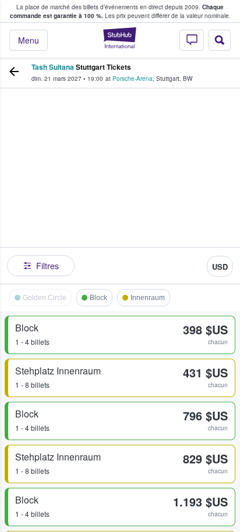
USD (220, 266)
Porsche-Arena (132, 78)
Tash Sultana (52, 67)
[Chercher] (220, 40)
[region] (120, 183)
